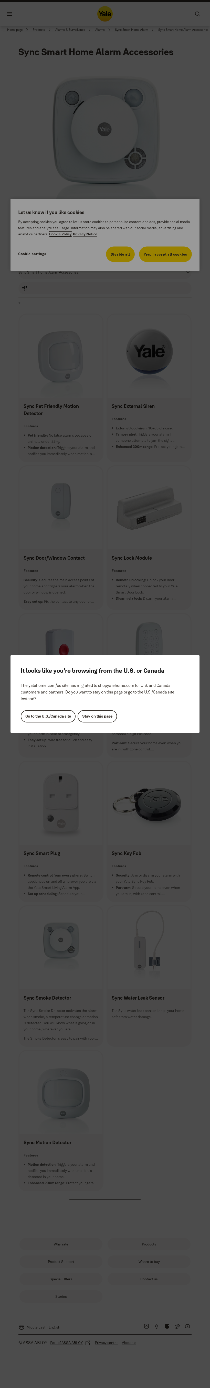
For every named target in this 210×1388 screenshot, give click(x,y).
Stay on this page (97, 716)
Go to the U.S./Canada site (48, 716)
